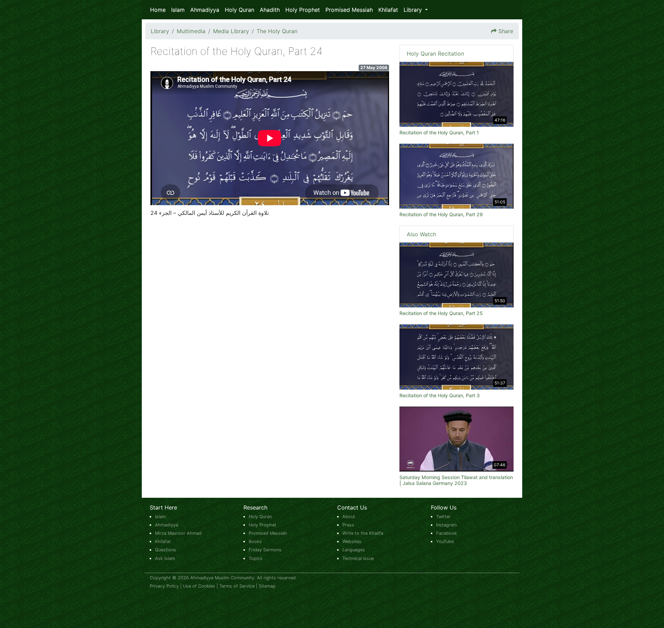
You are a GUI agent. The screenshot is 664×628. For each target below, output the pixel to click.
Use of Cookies (199, 586)
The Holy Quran (277, 31)
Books (255, 541)
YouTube (445, 541)
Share (505, 31)
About (348, 516)
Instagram (446, 524)
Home (158, 9)
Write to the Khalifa (362, 533)
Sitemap (267, 586)
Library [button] (414, 9)
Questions (165, 549)
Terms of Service (237, 586)
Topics (255, 558)
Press (348, 524)
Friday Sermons (265, 549)
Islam (178, 9)
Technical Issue (358, 558)
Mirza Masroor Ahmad (178, 533)
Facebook (446, 533)
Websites (351, 541)
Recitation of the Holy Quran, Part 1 (439, 132)
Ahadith (270, 9)
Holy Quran (239, 9)
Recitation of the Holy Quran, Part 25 (441, 313)
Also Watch (421, 234)
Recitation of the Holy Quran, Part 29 (441, 214)
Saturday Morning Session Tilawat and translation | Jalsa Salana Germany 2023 (456, 480)
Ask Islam (165, 558)
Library (160, 31)
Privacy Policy (164, 586)
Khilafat (388, 9)
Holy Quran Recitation (435, 53)
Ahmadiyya (204, 9)
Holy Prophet (302, 9)
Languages (353, 549)
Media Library (231, 31)
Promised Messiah (349, 9)
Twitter (443, 516)
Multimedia (191, 31)
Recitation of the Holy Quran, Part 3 (439, 395)
